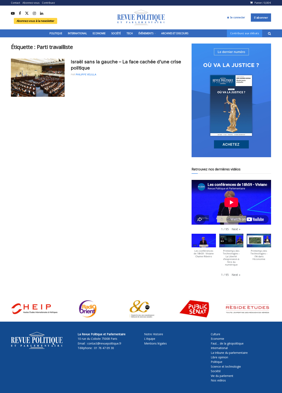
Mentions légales (155, 343)
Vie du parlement (222, 376)
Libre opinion (219, 357)
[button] (236, 229)
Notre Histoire (153, 334)
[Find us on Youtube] (13, 13)
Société (116, 33)
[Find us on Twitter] (27, 13)
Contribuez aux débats (244, 33)
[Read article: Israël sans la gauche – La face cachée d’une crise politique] (38, 78)
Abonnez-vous (31, 3)
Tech (130, 33)
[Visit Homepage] (141, 17)
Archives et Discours (174, 33)
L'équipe (149, 339)
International (77, 33)
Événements (146, 33)
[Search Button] (269, 33)
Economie (99, 33)
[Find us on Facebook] (20, 13)
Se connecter (237, 17)
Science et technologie (226, 366)
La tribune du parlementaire (229, 353)
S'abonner (261, 17)
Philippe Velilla (86, 74)
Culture (215, 334)
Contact (15, 3)
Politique (56, 33)
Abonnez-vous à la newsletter (35, 21)
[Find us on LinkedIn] (41, 13)
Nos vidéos (218, 380)
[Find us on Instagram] (34, 13)
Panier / (263, 3)
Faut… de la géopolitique (227, 343)
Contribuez (48, 3)
